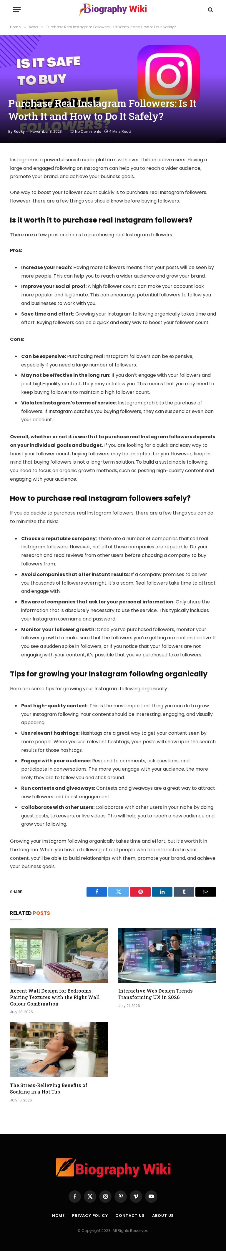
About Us (163, 1215)
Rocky (19, 131)
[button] (17, 9)
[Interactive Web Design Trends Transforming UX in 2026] (167, 955)
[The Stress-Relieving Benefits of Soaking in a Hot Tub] (59, 1049)
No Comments (88, 131)
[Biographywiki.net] (113, 9)
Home (58, 1215)
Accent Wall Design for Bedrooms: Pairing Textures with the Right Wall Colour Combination (55, 997)
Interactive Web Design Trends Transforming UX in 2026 (155, 994)
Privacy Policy (90, 1215)
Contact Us (130, 1215)
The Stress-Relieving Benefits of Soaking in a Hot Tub (48, 1088)
